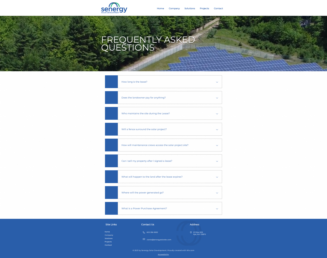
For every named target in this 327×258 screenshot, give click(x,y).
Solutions (109, 238)
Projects (108, 242)
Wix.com (190, 250)
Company (109, 235)
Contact (108, 245)
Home (107, 232)
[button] (174, 8)
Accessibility (163, 254)
